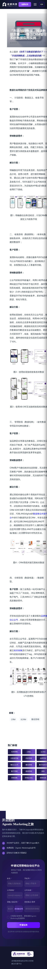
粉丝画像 (18, 650)
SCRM (23, 719)
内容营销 (29, 758)
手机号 (27, 878)
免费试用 (24, 4)
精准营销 (29, 771)
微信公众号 (14, 765)
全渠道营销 (14, 758)
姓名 (9, 878)
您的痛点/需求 (29, 902)
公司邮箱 (11, 890)
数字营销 (14, 771)
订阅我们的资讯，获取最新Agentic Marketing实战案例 (23, 917)
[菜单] (35, 4)
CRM (13, 719)
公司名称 (28, 890)
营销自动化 (29, 778)
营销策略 (14, 778)
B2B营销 (14, 752)
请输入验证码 (12, 902)
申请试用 (23, 925)
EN (42, 4)
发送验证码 (19, 909)
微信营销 (35, 719)
